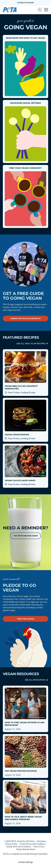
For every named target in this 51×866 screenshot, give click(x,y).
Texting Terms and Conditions (18, 847)
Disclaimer (41, 841)
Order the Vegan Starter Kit (25, 318)
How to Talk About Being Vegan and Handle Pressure (23, 818)
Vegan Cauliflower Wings (20, 480)
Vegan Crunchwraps (17, 435)
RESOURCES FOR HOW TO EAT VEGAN (25, 38)
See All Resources (35, 680)
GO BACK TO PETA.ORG (25, 3)
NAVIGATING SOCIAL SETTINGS (25, 103)
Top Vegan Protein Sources (21, 771)
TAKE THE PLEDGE (25, 619)
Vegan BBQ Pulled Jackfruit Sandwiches (21, 387)
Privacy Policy (11, 844)
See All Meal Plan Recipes (30, 343)
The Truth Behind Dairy (25, 536)
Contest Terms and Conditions (32, 844)
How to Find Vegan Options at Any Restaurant (25, 723)
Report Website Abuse (25, 849)
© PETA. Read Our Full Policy (20, 841)
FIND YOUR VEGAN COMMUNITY (25, 168)
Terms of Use (38, 847)
